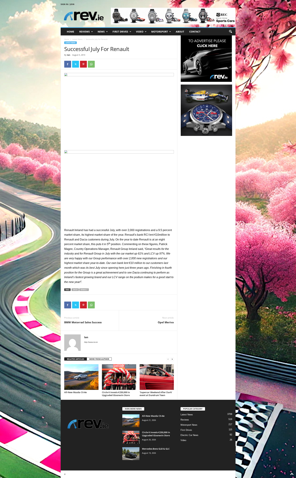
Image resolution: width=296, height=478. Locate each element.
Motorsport (159, 31)
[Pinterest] (83, 64)
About (180, 31)
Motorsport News (189, 425)
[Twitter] (75, 64)
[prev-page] (168, 359)
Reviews (84, 31)
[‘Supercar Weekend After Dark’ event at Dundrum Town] (157, 377)
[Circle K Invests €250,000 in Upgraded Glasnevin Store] (119, 377)
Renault (84, 290)
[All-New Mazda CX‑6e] (81, 377)
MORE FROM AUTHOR (99, 359)
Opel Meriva (166, 322)
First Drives (120, 31)
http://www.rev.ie (91, 342)
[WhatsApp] (91, 64)
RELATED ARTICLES (75, 359)
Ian (68, 55)
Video (139, 31)
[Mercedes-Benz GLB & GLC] (130, 453)
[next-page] (172, 359)
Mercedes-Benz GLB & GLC (156, 448)
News (101, 31)
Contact (194, 31)
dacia (75, 290)
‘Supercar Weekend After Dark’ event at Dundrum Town (156, 394)
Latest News (77, 39)
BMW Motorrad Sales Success (83, 322)
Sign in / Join (67, 4)
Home (70, 31)
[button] (230, 31)
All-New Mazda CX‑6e (75, 392)
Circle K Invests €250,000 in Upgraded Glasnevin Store (116, 394)
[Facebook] (67, 64)
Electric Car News (189, 435)
